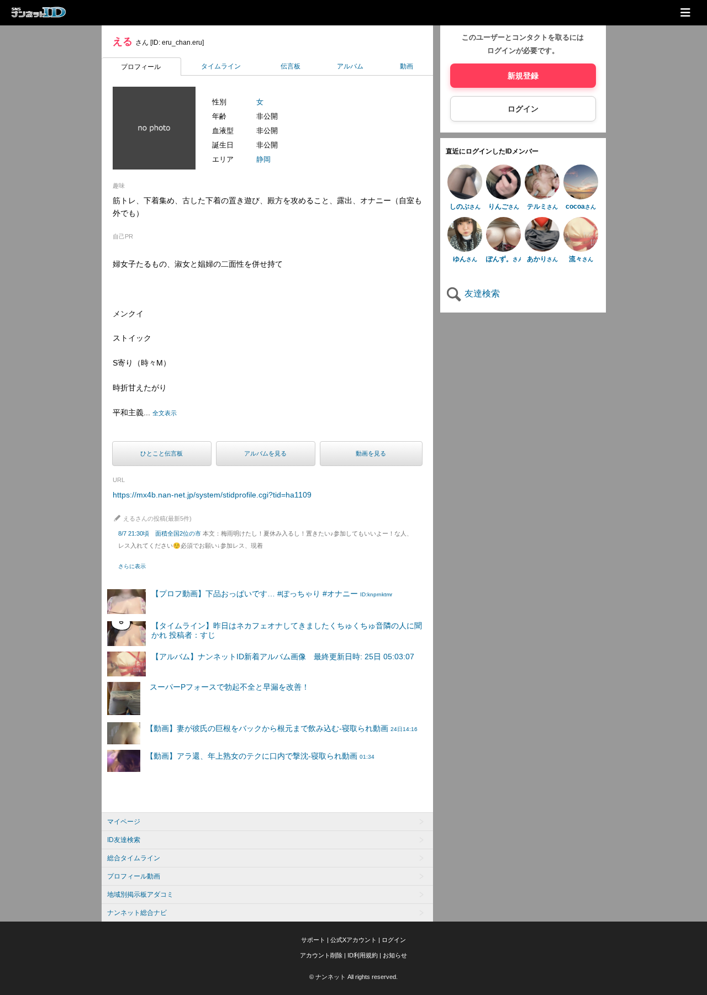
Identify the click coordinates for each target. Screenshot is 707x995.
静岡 (263, 159)
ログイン (523, 108)
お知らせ (395, 955)
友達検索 (481, 293)
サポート (313, 939)
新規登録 (523, 75)
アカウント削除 (321, 955)
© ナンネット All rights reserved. (353, 976)
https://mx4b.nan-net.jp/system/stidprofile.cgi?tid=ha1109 (212, 494)
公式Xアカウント (353, 939)
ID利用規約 (362, 955)
